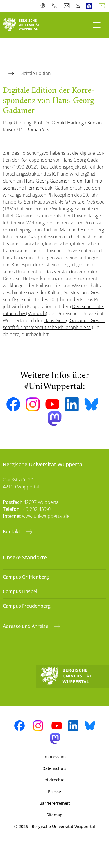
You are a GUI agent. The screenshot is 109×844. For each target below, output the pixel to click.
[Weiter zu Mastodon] (55, 418)
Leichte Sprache (90, 6)
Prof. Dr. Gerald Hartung (59, 122)
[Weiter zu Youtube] (52, 404)
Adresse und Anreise (26, 626)
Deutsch (103, 6)
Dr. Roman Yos (34, 129)
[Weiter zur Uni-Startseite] (27, 25)
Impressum (55, 756)
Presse (54, 791)
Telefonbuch (55, 6)
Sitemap (54, 815)
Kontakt (12, 531)
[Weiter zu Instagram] (33, 404)
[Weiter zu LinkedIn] (72, 404)
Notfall (78, 6)
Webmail (67, 6)
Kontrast (44, 6)
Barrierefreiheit (55, 803)
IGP (55, 174)
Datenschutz (54, 768)
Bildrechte (54, 780)
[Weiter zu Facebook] (13, 404)
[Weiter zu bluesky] (91, 404)
